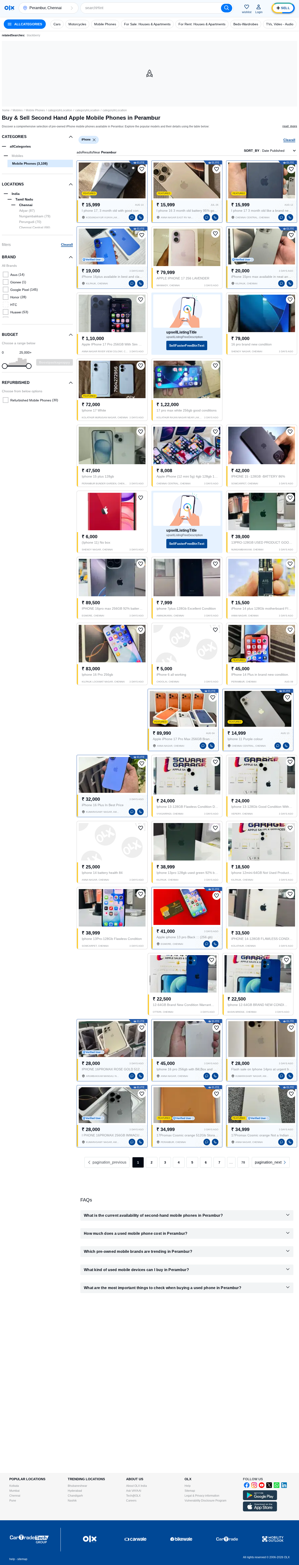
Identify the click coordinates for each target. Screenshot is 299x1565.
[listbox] (94, 139)
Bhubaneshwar (77, 1485)
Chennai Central (34, 227)
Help (188, 1485)
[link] (271, 1162)
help (12, 1559)
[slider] (4, 366)
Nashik (72, 1500)
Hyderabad (75, 1490)
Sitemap (190, 1490)
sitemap (22, 1559)
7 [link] (219, 1162)
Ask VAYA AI (133, 1490)
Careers (131, 1500)
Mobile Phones (35, 110)
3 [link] (165, 1162)
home (6, 110)
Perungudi (30, 222)
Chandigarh (75, 1495)
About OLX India (136, 1485)
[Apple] (260, 1510)
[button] (71, 8)
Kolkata (14, 1485)
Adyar (27, 210)
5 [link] (192, 1162)
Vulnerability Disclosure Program (205, 1500)
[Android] (260, 1499)
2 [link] (152, 1162)
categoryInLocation (60, 110)
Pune (12, 1500)
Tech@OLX (133, 1495)
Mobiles (18, 110)
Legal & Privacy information (202, 1495)
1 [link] (138, 1162)
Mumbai (14, 1490)
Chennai (14, 1495)
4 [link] (179, 1162)
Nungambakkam (34, 216)
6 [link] (206, 1162)
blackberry (33, 35)
